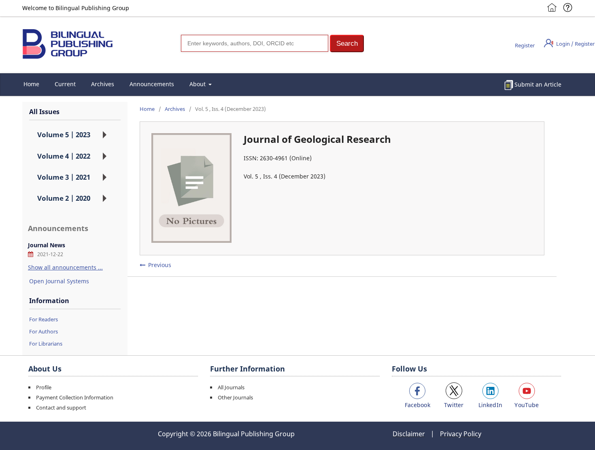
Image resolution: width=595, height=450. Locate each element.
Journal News (46, 245)
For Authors (43, 331)
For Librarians (45, 343)
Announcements (152, 84)
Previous (159, 265)
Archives (102, 84)
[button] (347, 43)
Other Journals (235, 397)
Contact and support (61, 407)
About (198, 84)
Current (65, 84)
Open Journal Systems (59, 281)
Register (525, 45)
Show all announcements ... (65, 267)
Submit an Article (537, 84)
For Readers (43, 319)
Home (31, 84)
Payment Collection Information (74, 397)
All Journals (231, 387)
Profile (43, 387)
